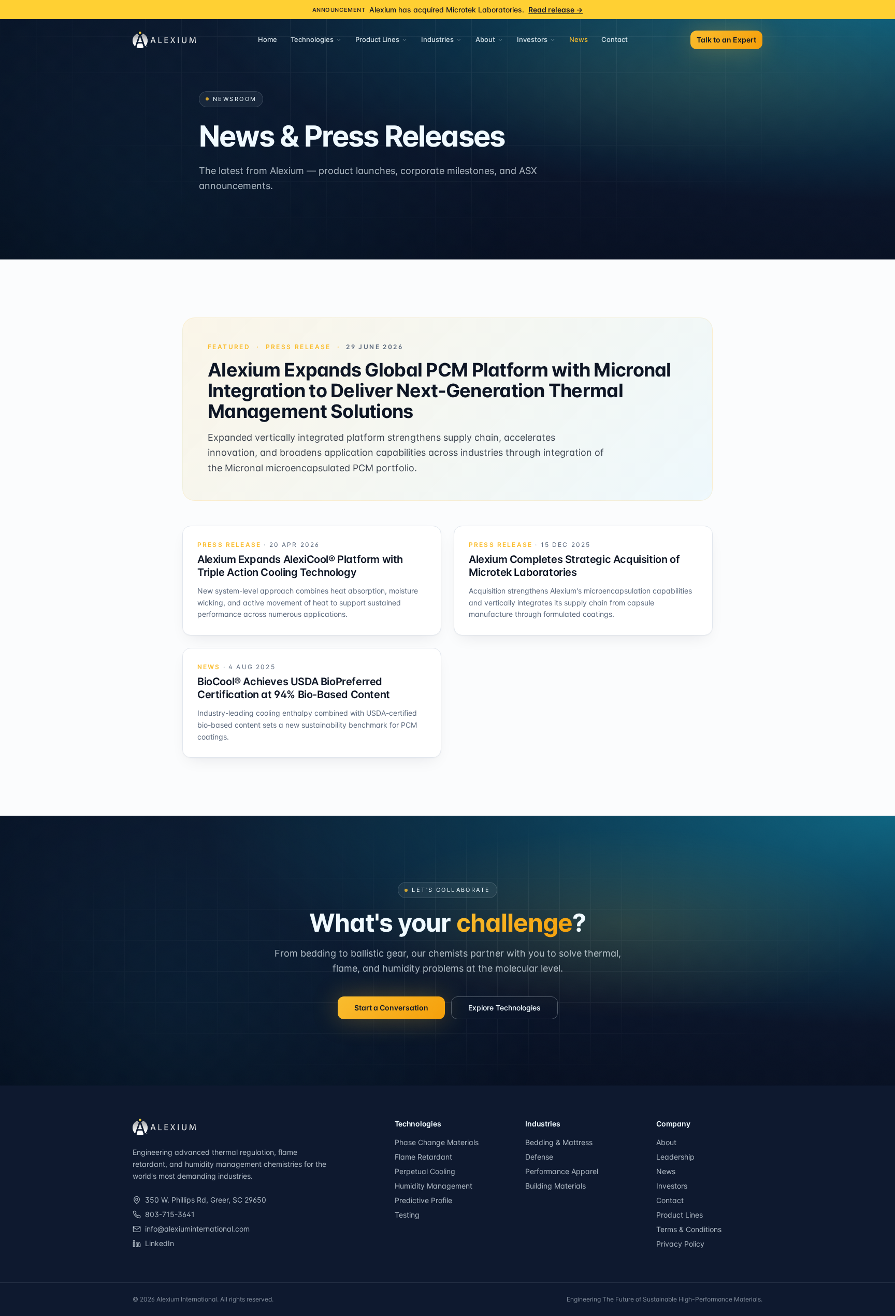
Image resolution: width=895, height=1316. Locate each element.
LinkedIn (159, 1243)
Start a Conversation (391, 1007)
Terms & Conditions (688, 1229)
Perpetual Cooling (425, 1171)
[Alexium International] (164, 1127)
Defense (539, 1156)
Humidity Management (433, 1185)
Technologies (312, 39)
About (485, 39)
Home (267, 39)
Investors (532, 39)
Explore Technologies (504, 1007)
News (578, 39)
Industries (437, 39)
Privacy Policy (680, 1243)
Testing (407, 1214)
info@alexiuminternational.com (197, 1228)
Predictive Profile (423, 1200)
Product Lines (377, 39)
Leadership (675, 1156)
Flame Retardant (423, 1156)
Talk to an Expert (726, 39)
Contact (614, 39)
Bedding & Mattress (559, 1142)
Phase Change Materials (437, 1142)
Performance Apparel (561, 1171)
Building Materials (555, 1185)
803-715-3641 (170, 1214)
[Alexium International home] (164, 40)
